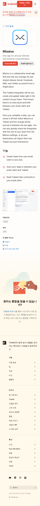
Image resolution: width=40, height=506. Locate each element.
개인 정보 (16, 493)
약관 (21, 493)
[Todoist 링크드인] (15, 478)
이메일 (5, 221)
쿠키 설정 (28, 493)
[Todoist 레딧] (25, 478)
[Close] (36, 12)
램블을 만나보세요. (17, 15)
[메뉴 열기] (35, 4)
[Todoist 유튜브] (10, 478)
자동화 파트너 (9, 311)
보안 (10, 493)
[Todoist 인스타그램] (20, 478)
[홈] (10, 4)
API (22, 315)
